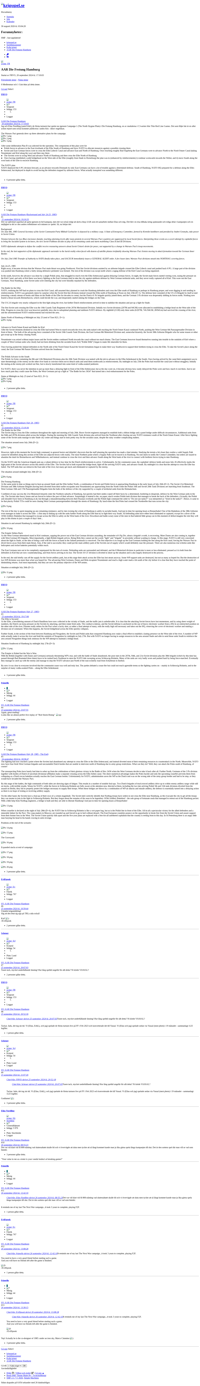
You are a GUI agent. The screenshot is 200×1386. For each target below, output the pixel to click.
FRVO (4, 94)
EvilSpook (6, 879)
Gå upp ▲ (39, 1373)
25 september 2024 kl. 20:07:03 (14, 967)
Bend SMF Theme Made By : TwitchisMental (26, 1375)
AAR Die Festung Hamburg (13, 121)
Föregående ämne (8, 80)
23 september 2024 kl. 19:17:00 (15, 616)
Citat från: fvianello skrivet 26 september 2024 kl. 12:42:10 (32, 1253)
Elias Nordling (7, 1111)
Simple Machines (31, 1378)
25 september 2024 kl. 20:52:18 (14, 1014)
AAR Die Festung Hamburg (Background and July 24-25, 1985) (29, 214)
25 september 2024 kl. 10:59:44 (14, 908)
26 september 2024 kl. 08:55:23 (14, 1145)
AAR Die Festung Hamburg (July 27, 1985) (20, 611)
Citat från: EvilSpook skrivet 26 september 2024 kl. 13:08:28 (33, 1312)
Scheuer (5, 933)
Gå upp (4, 1349)
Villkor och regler (23, 1373)
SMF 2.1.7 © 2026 (15, 1378)
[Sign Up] (8, 54)
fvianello (5, 683)
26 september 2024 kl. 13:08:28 (14, 1249)
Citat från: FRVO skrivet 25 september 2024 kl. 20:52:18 (31, 1079)
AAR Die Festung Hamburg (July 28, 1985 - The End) (24, 754)
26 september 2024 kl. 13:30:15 (14, 1307)
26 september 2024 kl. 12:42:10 (14, 1193)
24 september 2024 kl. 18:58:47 (15, 759)
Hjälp (9, 1373)
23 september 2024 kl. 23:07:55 (14, 710)
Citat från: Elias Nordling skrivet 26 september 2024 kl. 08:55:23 (35, 1197)
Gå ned (4, 89)
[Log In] (8, 57)
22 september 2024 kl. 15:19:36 (15, 428)
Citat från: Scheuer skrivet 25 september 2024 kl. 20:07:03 (32, 1019)
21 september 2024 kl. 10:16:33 (15, 219)
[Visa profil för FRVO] (5, 63)
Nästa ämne (23, 80)
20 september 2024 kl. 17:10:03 (15, 124)
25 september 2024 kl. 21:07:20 (14, 1075)
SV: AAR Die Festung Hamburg (15, 705)
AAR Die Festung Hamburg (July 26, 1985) (20, 423)
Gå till (3, 1365)
